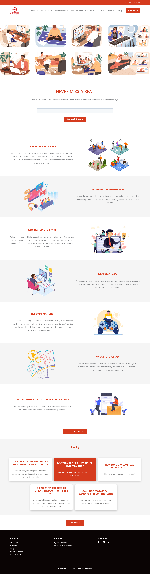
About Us (34, 11)
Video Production (76, 11)
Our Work (88, 11)
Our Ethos (100, 11)
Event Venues (45, 11)
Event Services (60, 11)
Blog (120, 11)
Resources (112, 11)
